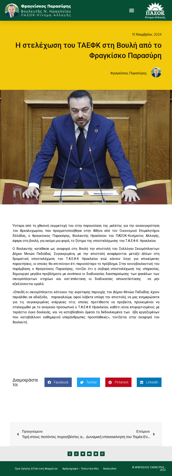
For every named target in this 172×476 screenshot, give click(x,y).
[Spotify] (96, 453)
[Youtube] (89, 453)
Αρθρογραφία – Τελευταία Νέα (80, 468)
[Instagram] (76, 453)
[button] (132, 10)
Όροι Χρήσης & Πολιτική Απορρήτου (36, 468)
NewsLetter (109, 468)
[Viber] (102, 453)
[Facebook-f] (70, 453)
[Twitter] (83, 453)
